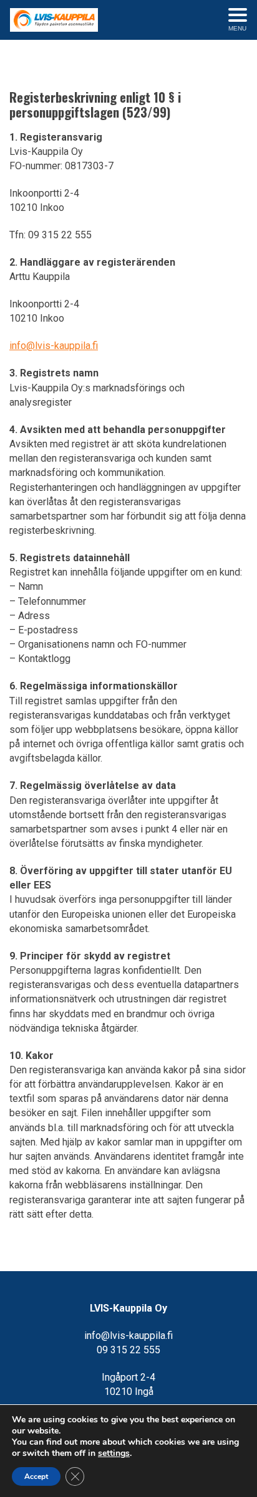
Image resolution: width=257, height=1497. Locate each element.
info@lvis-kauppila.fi (53, 346)
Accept (36, 1476)
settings (114, 1453)
